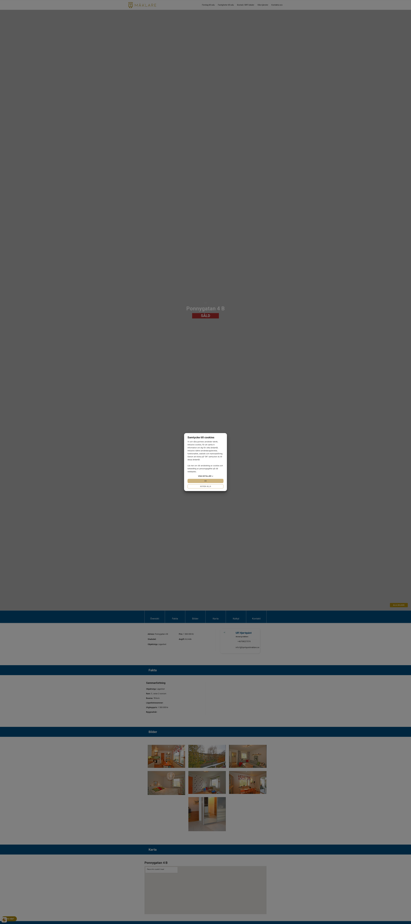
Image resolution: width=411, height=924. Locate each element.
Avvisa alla (205, 486)
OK (205, 481)
